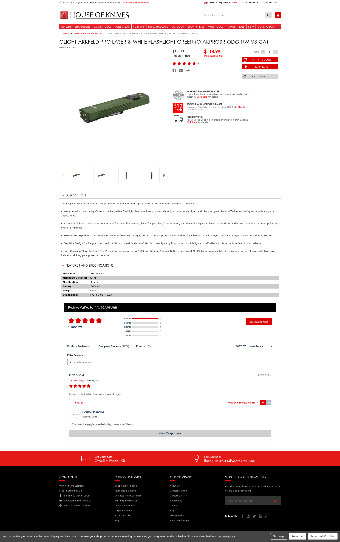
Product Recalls (122, 515)
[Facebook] (174, 70)
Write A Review (259, 322)
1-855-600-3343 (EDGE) (77, 495)
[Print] (188, 70)
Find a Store (113, 2)
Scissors (138, 26)
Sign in (79, 2)
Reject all (297, 536)
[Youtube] (260, 516)
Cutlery (66, 26)
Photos (144, 346)
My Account (68, 2)
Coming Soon (266, 26)
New (251, 26)
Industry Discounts (125, 505)
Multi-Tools (215, 26)
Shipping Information (126, 485)
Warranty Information (126, 500)
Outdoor (178, 26)
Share (79, 403)
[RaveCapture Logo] (105, 307)
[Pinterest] (266, 516)
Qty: (256, 51)
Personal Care (158, 26)
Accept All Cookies (322, 536)
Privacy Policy (227, 536)
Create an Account (96, 2)
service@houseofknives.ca (77, 500)
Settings (278, 536)
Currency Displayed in (222, 2)
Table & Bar (122, 26)
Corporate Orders (123, 510)
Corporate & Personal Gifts (135, 2)
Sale (242, 26)
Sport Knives (196, 26)
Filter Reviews (75, 355)
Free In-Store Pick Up (70, 490)
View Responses (170, 433)
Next (165, 175)
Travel (231, 26)
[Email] (181, 70)
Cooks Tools (102, 26)
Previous (64, 175)
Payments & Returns (125, 490)
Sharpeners (82, 26)
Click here (202, 96)
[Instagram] (248, 516)
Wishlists (251, 2)
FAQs (117, 520)
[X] (254, 516)
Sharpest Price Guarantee (128, 495)
